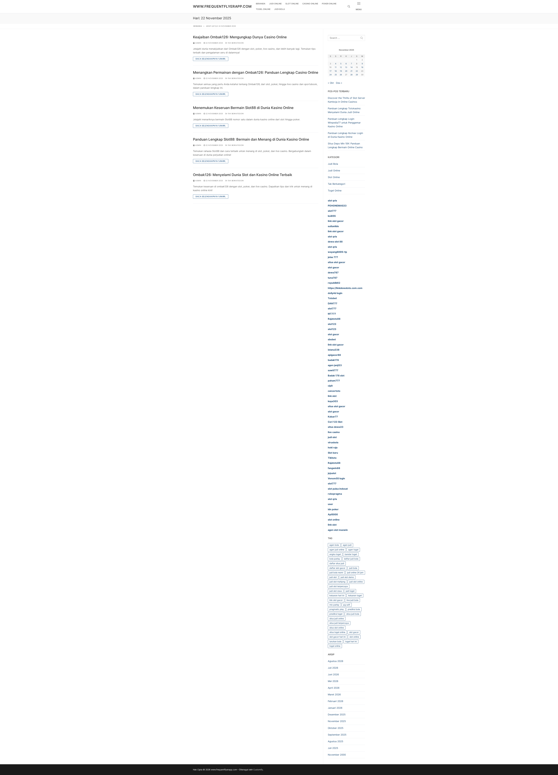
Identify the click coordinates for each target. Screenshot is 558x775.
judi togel (350, 591)
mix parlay (334, 604)
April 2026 (333, 687)
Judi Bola (333, 163)
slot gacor (354, 632)
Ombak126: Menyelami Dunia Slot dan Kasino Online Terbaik (242, 175)
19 (341, 71)
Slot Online (334, 177)
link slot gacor (336, 600)
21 (351, 71)
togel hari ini (351, 641)
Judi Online (334, 170)
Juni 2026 (333, 674)
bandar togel (351, 554)
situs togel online (337, 632)
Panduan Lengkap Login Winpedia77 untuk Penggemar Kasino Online (344, 122)
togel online (334, 646)
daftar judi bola (351, 558)
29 (357, 75)
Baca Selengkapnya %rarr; (211, 59)
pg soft (346, 604)
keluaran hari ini (336, 595)
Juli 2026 (333, 667)
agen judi (347, 545)
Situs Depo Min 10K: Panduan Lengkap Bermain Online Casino (345, 145)
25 (336, 75)
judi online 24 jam (355, 572)
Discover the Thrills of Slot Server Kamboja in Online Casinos (346, 99)
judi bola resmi (336, 572)
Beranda (197, 26)
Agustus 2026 (335, 661)
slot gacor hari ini (337, 637)
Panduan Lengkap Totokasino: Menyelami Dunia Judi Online (344, 110)
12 (341, 67)
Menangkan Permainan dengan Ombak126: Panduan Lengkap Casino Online (255, 72)
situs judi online (336, 618)
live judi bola (352, 600)
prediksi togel (335, 614)
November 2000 (337, 754)
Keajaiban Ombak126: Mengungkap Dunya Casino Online (240, 37)
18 (336, 71)
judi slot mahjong (337, 581)
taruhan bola (335, 641)
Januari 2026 (335, 707)
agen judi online (336, 549)
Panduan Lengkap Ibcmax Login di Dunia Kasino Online (345, 135)
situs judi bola (352, 614)
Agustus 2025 (335, 741)
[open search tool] (349, 6)
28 (351, 75)
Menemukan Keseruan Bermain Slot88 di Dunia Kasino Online (243, 108)
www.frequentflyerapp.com (222, 6)
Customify (258, 769)
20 (346, 71)
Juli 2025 (333, 748)
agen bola (334, 545)
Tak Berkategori (235, 43)
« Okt (331, 82)
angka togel (335, 554)
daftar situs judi (336, 563)
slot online (354, 637)
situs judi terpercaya (339, 623)
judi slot (333, 577)
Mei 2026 (333, 681)
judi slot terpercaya (338, 586)
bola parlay (334, 558)
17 (330, 71)
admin (198, 43)
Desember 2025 (337, 714)
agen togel (353, 549)
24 (330, 75)
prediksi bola (354, 609)
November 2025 (337, 721)
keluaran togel (355, 595)
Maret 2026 (334, 694)
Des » (339, 82)
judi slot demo (347, 577)
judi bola (353, 568)
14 (351, 67)
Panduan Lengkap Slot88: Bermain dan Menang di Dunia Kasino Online (251, 139)
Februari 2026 (335, 701)
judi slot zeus (335, 591)
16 (362, 67)
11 (336, 67)
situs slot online (336, 627)
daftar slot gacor (337, 568)
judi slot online (356, 581)
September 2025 (337, 734)
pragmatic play (336, 609)
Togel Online (334, 190)
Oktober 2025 (335, 728)
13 (346, 67)
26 (341, 75)
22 (357, 71)
